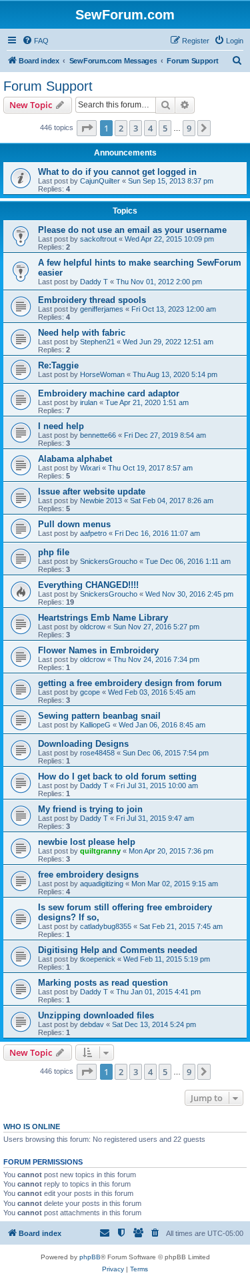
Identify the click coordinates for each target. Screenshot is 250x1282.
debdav (92, 1024)
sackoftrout (98, 239)
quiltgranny (100, 851)
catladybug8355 (105, 926)
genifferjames (101, 309)
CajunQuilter (100, 181)
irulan (88, 402)
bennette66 (98, 435)
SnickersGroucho (108, 561)
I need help (61, 426)
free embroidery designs (88, 875)
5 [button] (165, 128)
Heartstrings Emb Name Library (103, 618)
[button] (87, 128)
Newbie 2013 (101, 501)
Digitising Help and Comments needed (117, 950)
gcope (90, 692)
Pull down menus (74, 524)
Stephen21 (97, 342)
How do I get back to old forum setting (117, 776)
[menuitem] (35, 41)
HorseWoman (102, 374)
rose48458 (97, 753)
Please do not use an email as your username (132, 230)
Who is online (31, 1127)
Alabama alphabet (75, 459)
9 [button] (189, 128)
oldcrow (92, 627)
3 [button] (135, 128)
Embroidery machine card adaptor (108, 393)
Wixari (90, 468)
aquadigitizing (101, 884)
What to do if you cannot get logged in (117, 172)
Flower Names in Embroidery (98, 650)
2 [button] (121, 128)
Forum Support (48, 86)
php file (53, 552)
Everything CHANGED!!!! (88, 585)
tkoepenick (97, 959)
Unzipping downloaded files (96, 1015)
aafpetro (93, 533)
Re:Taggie (58, 365)
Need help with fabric (81, 333)
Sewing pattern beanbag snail (99, 716)
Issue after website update (91, 492)
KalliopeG (95, 725)
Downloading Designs (83, 744)
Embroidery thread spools (92, 300)
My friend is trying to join (90, 809)
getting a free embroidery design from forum (130, 683)
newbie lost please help (86, 842)
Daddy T (94, 282)
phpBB (90, 1257)
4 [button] (150, 128)
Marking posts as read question (103, 983)
